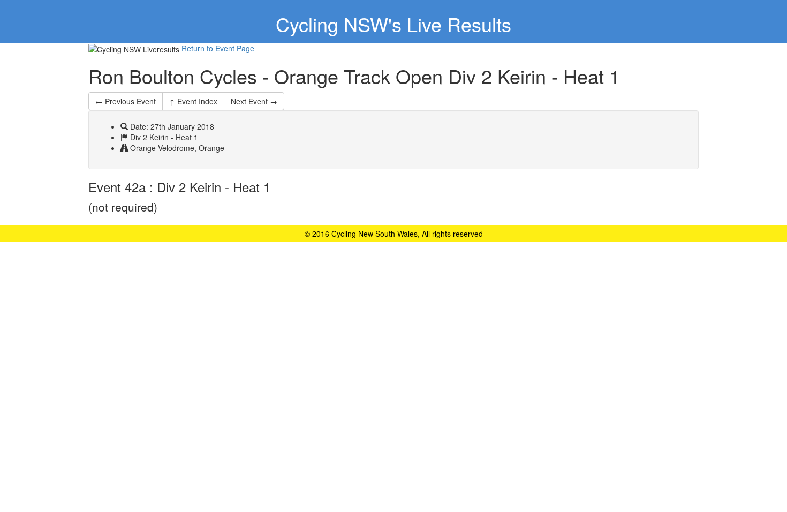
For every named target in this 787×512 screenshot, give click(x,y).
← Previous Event (125, 101)
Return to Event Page (217, 48)
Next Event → (254, 101)
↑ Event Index (193, 101)
